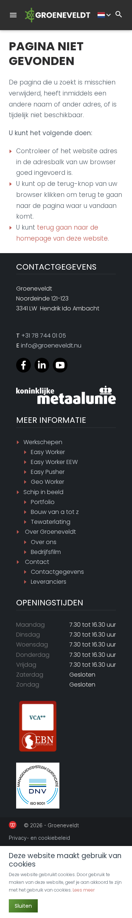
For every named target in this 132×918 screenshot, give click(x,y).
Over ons (43, 542)
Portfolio (43, 502)
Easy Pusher (48, 472)
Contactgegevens (57, 572)
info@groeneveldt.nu (51, 345)
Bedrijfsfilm (46, 552)
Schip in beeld (43, 492)
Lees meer (84, 890)
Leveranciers (48, 581)
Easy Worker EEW (54, 462)
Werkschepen (42, 442)
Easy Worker (48, 452)
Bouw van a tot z (55, 512)
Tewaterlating (50, 522)
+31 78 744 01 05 (43, 335)
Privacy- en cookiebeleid (39, 838)
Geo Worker (47, 482)
